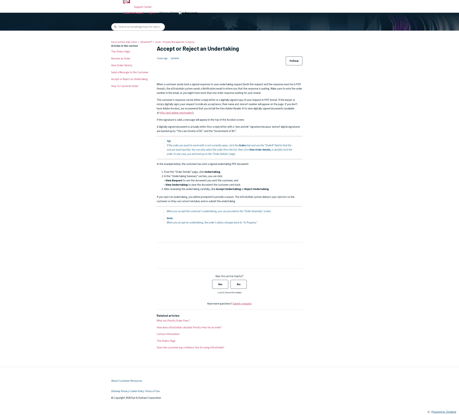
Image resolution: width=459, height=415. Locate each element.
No (239, 284)
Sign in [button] (151, 13)
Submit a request (242, 304)
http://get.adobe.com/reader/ (176, 113)
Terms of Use (152, 391)
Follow (294, 61)
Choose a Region (169, 13)
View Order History (121, 65)
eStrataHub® (146, 42)
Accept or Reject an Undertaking (129, 79)
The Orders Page (120, 52)
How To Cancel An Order (124, 86)
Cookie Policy (136, 391)
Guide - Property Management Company (175, 42)
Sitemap (115, 391)
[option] (188, 13)
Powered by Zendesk (443, 411)
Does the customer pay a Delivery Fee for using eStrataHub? (190, 347)
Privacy (125, 391)
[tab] (188, 13)
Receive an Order (120, 59)
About (114, 381)
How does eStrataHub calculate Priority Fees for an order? (189, 327)
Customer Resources (130, 381)
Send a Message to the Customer (129, 72)
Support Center (143, 7)
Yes (220, 284)
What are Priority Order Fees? (173, 321)
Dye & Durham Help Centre (124, 42)
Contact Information (168, 334)
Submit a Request (133, 13)
